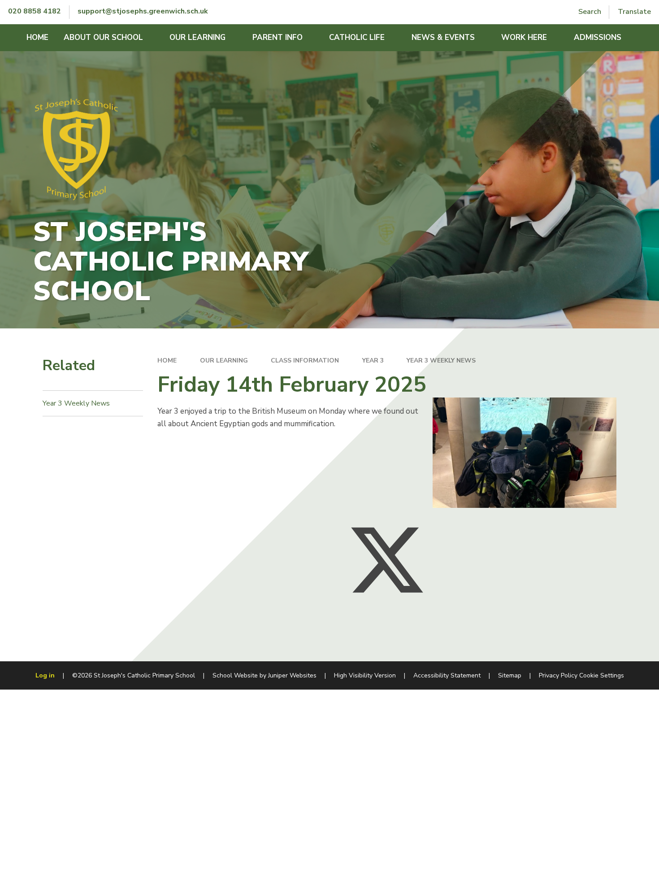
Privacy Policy (558, 675)
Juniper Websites (292, 675)
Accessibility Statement (447, 675)
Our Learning (224, 360)
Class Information (305, 360)
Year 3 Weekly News (441, 360)
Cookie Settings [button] (601, 675)
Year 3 (373, 360)
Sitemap (509, 675)
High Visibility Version (365, 675)
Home (167, 360)
